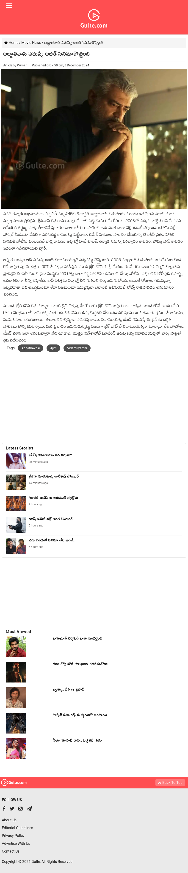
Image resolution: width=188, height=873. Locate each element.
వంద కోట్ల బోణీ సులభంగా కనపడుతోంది (80, 664)
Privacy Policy (13, 835)
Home (13, 42)
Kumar (22, 65)
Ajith (53, 348)
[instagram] (20, 809)
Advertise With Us (16, 843)
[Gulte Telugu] (93, 17)
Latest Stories (19, 448)
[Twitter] (12, 809)
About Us (9, 820)
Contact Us (10, 851)
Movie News (31, 42)
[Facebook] (4, 809)
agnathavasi (31, 348)
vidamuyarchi (77, 348)
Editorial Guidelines (17, 828)
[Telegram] (29, 809)
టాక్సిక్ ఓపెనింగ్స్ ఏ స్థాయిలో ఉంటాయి (80, 715)
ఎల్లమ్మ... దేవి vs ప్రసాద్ (68, 690)
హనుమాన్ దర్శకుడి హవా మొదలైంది (77, 639)
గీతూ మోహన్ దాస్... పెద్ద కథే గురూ (77, 741)
